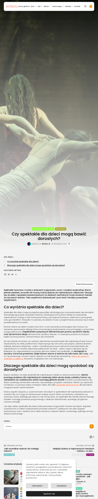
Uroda (91, 455)
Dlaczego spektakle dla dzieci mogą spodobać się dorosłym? (36, 265)
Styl (39, 6)
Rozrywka (61, 229)
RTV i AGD (10, 455)
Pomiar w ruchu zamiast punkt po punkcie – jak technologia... (79, 476)
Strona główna (24, 6)
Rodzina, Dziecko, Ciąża (44, 229)
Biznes (46, 6)
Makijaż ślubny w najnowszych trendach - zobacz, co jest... (73, 449)
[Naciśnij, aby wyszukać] (92, 426)
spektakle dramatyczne (67, 384)
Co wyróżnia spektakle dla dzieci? (23, 261)
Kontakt (77, 6)
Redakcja (46, 244)
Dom (33, 6)
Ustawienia (61, 486)
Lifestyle (68, 6)
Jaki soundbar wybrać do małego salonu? (21, 449)
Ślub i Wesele (80, 455)
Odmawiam (37, 486)
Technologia (57, 6)
